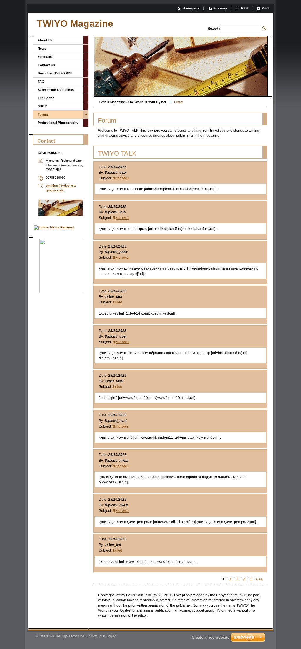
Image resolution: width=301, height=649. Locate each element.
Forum (43, 114)
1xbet (117, 302)
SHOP (42, 106)
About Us (45, 40)
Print (265, 8)
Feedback (45, 57)
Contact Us (46, 65)
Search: (214, 28)
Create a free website (210, 637)
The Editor (46, 98)
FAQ (41, 81)
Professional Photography (58, 122)
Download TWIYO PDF (55, 73)
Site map (220, 8)
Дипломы (121, 178)
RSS (244, 8)
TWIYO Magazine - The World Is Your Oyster (132, 102)
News (42, 48)
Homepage (191, 8)
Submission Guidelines (56, 89)
